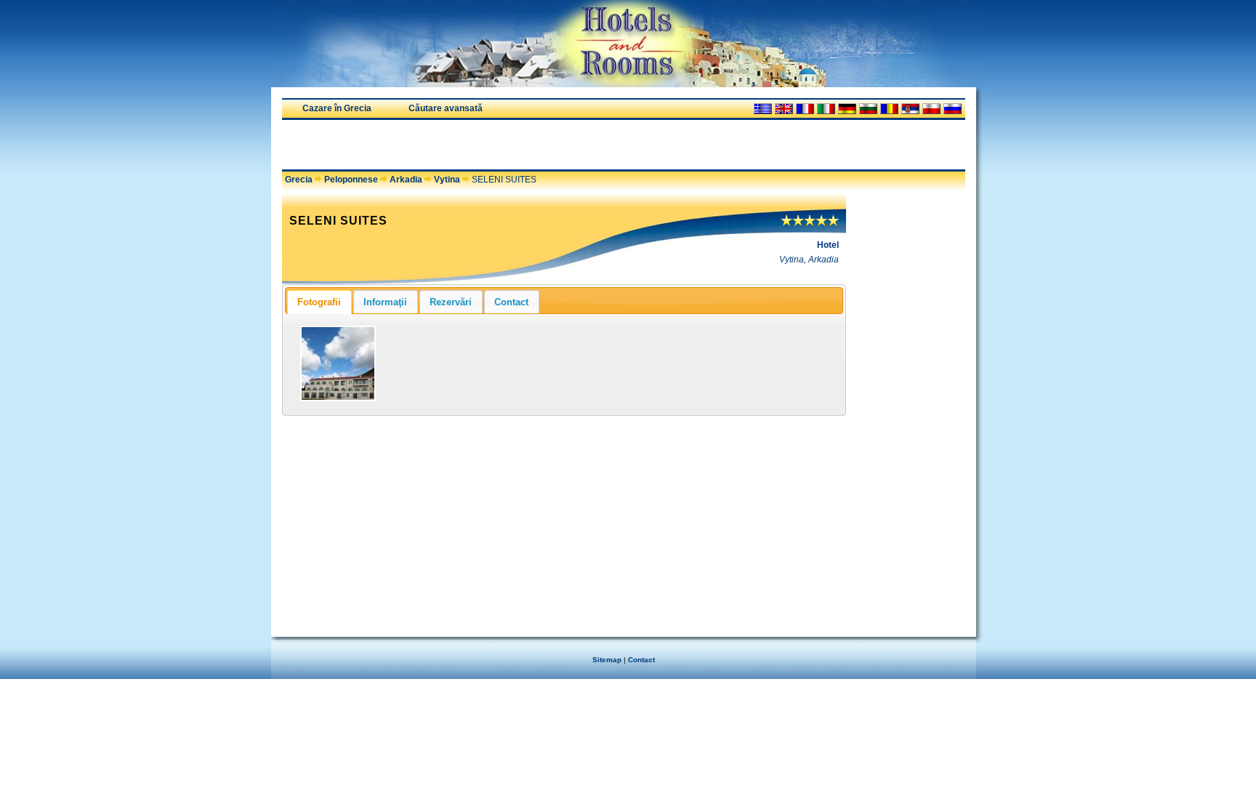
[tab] (319, 301)
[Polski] (931, 108)
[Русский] (952, 108)
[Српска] (910, 108)
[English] (784, 108)
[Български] (868, 108)
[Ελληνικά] (763, 108)
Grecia (299, 179)
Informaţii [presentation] (385, 302)
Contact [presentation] (511, 302)
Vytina (447, 179)
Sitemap (606, 660)
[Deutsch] (847, 108)
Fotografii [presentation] (319, 302)
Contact (641, 660)
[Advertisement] (452, 144)
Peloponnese (351, 179)
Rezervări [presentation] (451, 302)
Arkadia (406, 179)
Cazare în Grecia (336, 108)
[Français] (805, 108)
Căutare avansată (445, 108)
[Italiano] (826, 108)
